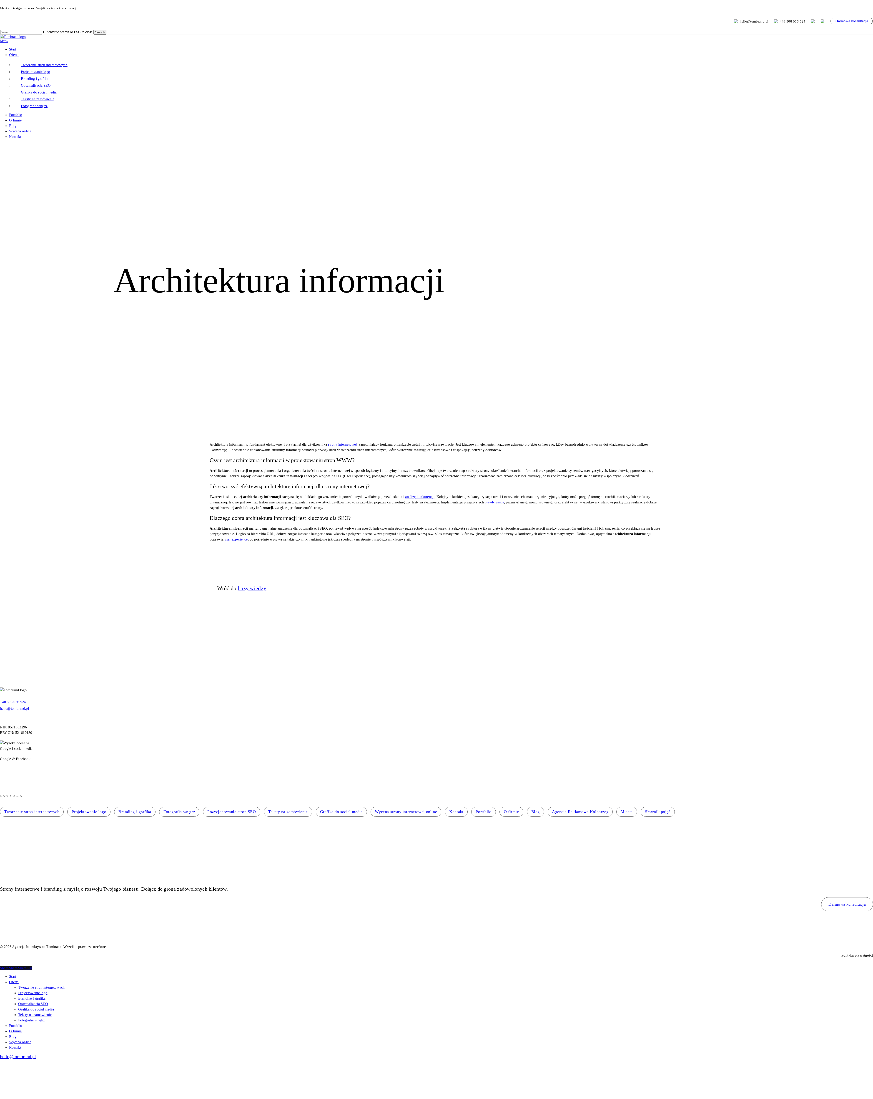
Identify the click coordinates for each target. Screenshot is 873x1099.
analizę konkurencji (419, 497)
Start (12, 976)
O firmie (511, 811)
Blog (535, 811)
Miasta (627, 811)
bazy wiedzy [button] (252, 588)
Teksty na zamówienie (288, 811)
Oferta (14, 982)
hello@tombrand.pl (754, 21)
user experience (236, 539)
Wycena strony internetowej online (406, 811)
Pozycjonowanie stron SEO (231, 811)
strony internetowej (342, 444)
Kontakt (456, 811)
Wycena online (20, 1042)
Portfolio (483, 811)
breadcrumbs (494, 502)
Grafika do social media (341, 811)
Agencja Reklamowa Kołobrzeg (580, 811)
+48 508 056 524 (792, 21)
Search (100, 32)
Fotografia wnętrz (179, 811)
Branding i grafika (134, 811)
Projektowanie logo (89, 811)
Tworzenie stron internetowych (31, 811)
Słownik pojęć (657, 811)
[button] (4, 41)
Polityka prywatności (857, 955)
